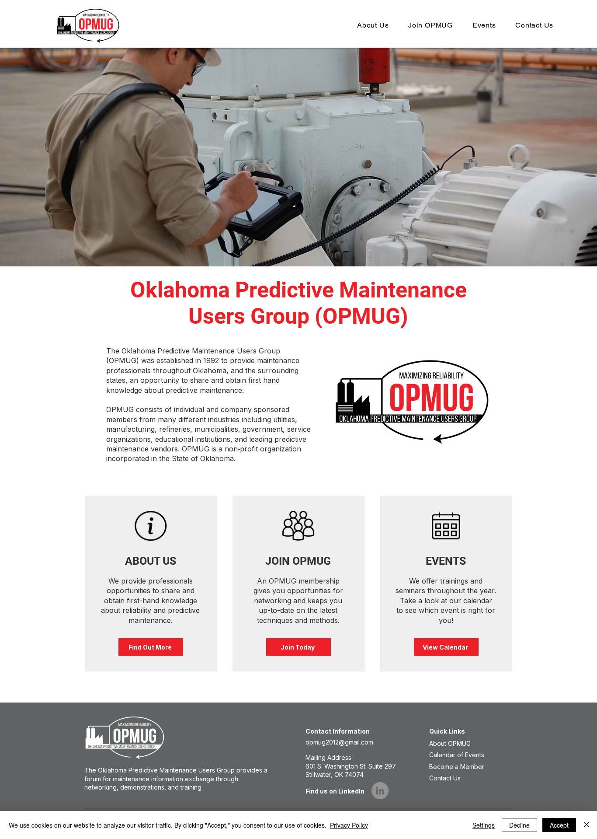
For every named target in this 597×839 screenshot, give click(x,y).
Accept (559, 825)
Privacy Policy (349, 825)
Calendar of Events (456, 755)
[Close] (586, 825)
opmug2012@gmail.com (339, 742)
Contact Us (445, 778)
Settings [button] (483, 825)
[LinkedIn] (380, 790)
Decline (519, 825)
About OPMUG (450, 743)
